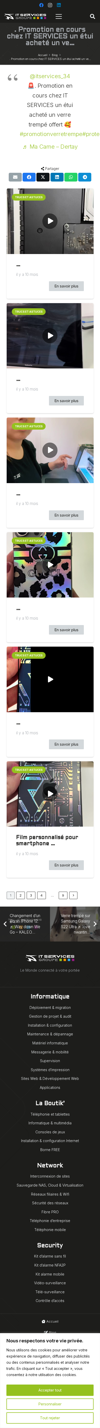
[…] (50, 221)
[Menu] (58, 16)
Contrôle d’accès (50, 1300)
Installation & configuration (50, 1025)
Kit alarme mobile (50, 1274)
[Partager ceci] (29, 177)
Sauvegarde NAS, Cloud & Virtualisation (50, 1185)
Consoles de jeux (50, 1132)
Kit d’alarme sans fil (50, 1256)
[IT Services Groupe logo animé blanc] (25, 16)
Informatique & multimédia (50, 1123)
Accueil (51, 1321)
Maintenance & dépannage (50, 1034)
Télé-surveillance (50, 1292)
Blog (52, 1332)
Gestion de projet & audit (50, 1016)
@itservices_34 (50, 76)
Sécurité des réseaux (50, 1203)
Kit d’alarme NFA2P (50, 1265)
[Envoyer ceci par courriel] (15, 177)
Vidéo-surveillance (50, 1283)
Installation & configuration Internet (50, 1140)
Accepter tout (50, 1390)
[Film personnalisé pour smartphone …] (50, 794)
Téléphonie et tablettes (50, 1114)
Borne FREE (50, 1149)
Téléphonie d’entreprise (50, 1220)
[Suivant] (73, 895)
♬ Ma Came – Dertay (50, 146)
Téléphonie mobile (50, 1229)
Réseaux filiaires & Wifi (50, 1194)
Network (50, 1166)
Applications (50, 1087)
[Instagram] (50, 5)
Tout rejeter (50, 1418)
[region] (50, 1380)
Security (50, 1246)
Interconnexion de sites (50, 1176)
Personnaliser (50, 1404)
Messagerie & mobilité (50, 1052)
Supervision (50, 1061)
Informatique (50, 997)
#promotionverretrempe (51, 134)
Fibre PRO (50, 1212)
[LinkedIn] (58, 5)
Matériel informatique (50, 1043)
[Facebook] (41, 5)
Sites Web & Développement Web (50, 1078)
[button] (92, 16)
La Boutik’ (50, 1103)
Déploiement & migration (50, 1007)
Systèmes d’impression (50, 1070)
